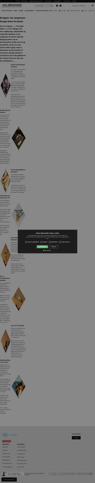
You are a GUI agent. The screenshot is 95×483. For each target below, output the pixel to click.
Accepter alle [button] (42, 246)
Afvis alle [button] (53, 246)
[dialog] (47, 241)
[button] (47, 250)
